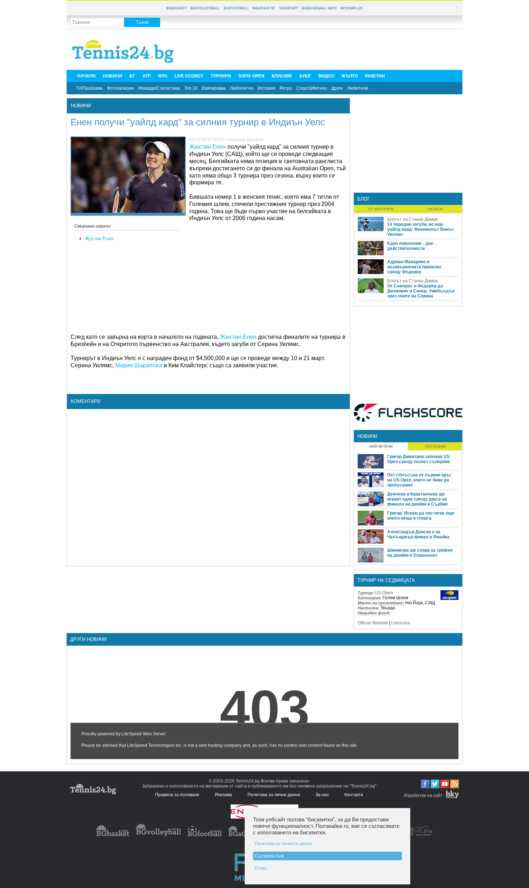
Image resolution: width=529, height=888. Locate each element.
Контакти (353, 794)
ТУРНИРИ (221, 76)
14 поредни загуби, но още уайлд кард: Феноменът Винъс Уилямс (420, 229)
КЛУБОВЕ (282, 76)
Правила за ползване (177, 794)
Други (337, 88)
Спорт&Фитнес (311, 88)
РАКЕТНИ (375, 76)
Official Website (373, 622)
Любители (357, 88)
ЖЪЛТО (350, 76)
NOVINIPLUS (351, 8)
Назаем (435, 209)
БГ (132, 76)
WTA (162, 76)
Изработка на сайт (423, 795)
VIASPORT (288, 8)
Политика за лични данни (274, 794)
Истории (266, 88)
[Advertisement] (328, 49)
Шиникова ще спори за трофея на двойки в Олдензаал (420, 553)
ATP (147, 76)
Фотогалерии (120, 88)
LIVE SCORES (189, 76)
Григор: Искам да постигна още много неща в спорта (420, 516)
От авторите (381, 209)
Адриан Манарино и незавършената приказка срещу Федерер (414, 266)
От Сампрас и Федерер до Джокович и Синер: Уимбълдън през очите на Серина (421, 291)
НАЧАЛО (86, 76)
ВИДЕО (326, 76)
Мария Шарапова (138, 365)
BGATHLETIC (264, 8)
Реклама (223, 794)
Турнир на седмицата (386, 580)
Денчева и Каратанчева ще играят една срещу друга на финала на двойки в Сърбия (417, 499)
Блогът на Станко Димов (412, 219)
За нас (322, 794)
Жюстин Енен (207, 147)
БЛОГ (305, 76)
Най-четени (381, 446)
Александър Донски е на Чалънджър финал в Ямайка (418, 534)
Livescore (400, 622)
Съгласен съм (269, 855)
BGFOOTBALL (236, 8)
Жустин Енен (99, 238)
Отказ (261, 868)
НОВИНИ (112, 76)
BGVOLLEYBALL (205, 8)
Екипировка (214, 88)
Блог (363, 199)
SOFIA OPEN (251, 76)
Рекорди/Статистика (159, 88)
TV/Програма (89, 88)
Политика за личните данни (283, 843)
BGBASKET (176, 8)
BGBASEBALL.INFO (319, 8)
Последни (435, 446)
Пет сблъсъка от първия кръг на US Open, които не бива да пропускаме (419, 480)
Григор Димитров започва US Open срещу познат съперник (418, 459)
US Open (384, 592)
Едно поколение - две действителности (410, 246)
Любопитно (241, 88)
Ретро (286, 88)
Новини (81, 105)
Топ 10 (191, 88)
